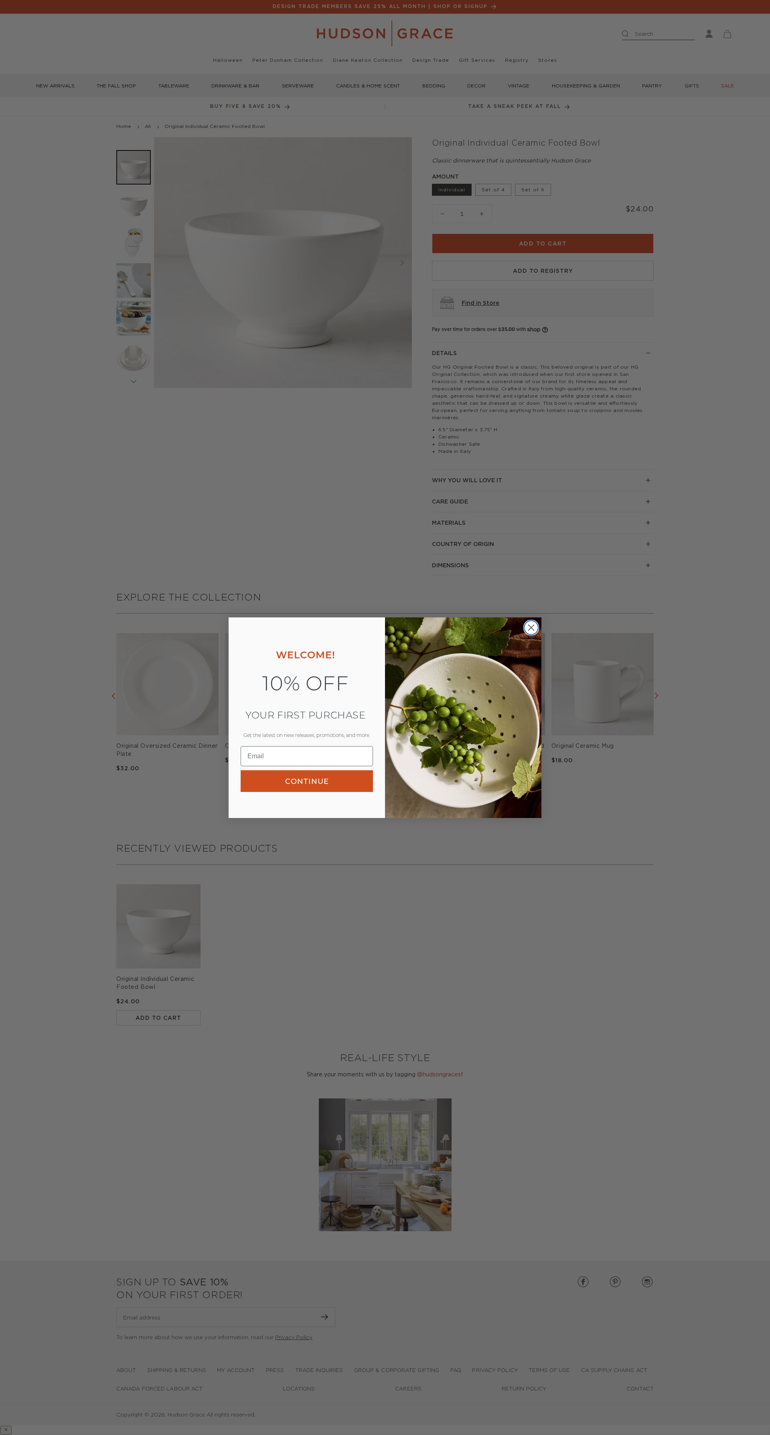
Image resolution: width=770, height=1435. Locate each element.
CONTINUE (307, 781)
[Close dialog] (531, 628)
